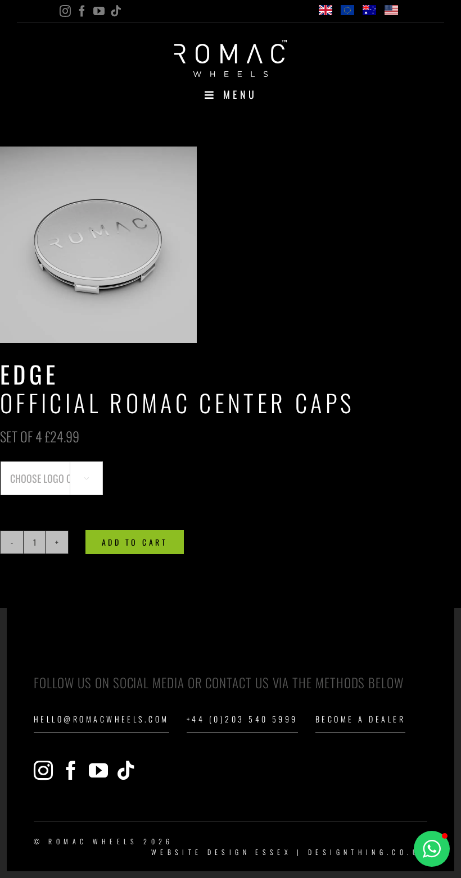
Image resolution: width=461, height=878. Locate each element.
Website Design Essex (221, 852)
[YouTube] (98, 770)
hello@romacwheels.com (101, 719)
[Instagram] (43, 770)
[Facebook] (70, 770)
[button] (432, 849)
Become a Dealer (360, 719)
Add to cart (135, 542)
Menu (240, 94)
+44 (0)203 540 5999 (242, 719)
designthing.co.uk (367, 852)
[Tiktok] (125, 770)
